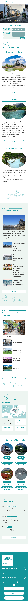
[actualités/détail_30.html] (14, 510)
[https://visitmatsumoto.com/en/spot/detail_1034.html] (14, 351)
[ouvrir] (14, 34)
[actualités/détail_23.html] (14, 529)
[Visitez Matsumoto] (7, 2)
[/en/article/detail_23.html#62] (21, 454)
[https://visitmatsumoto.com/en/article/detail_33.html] (14, 247)
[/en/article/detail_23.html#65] (21, 479)
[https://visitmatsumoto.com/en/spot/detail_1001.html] (14, 359)
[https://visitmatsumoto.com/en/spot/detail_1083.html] (14, 328)
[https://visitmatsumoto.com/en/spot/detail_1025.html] (14, 368)
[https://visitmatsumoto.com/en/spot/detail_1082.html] (14, 342)
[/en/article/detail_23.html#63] (7, 479)
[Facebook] (11, 585)
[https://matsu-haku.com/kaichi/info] (14, 29)
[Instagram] (17, 585)
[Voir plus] (14, 13)
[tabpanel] (14, 13)
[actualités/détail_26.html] (14, 520)
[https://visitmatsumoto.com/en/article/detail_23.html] (14, 227)
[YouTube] (14, 585)
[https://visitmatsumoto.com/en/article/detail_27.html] (14, 258)
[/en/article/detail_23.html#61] (7, 454)
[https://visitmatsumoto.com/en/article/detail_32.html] (14, 282)
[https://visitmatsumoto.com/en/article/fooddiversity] (14, 270)
